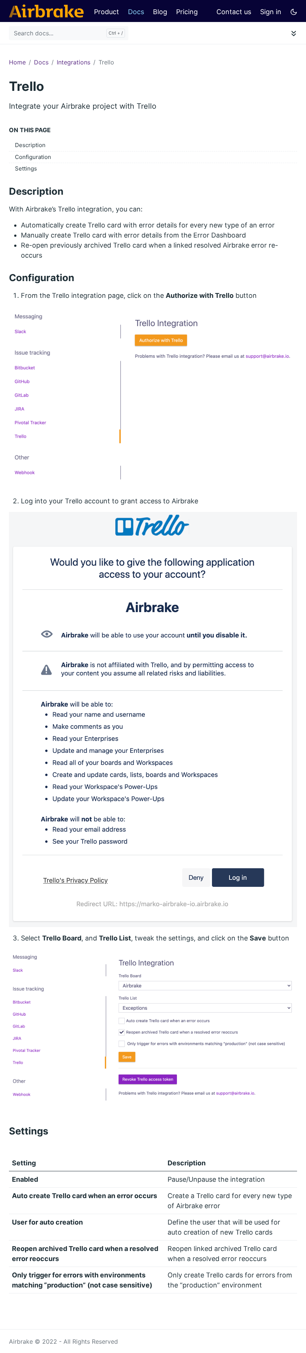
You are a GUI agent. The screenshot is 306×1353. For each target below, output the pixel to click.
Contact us (233, 12)
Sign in (270, 12)
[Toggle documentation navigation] (293, 33)
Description (30, 145)
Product (106, 12)
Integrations (73, 62)
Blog (160, 12)
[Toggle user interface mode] (293, 11)
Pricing (187, 12)
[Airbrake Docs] (46, 11)
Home (17, 62)
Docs (136, 12)
